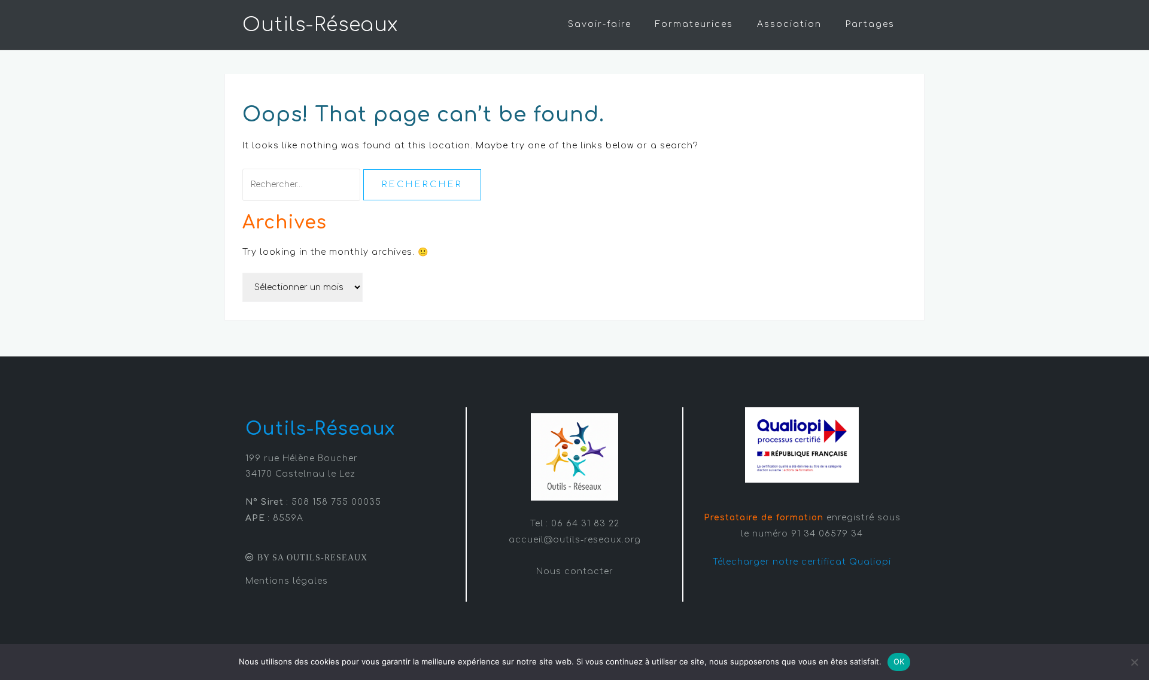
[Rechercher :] (302, 184)
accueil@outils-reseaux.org (575, 539)
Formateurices (694, 24)
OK (899, 661)
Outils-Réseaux (320, 24)
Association (789, 24)
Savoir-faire (599, 24)
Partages (870, 24)
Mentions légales (286, 581)
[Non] (1134, 662)
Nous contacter (574, 571)
